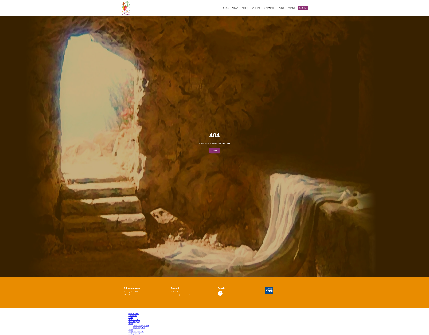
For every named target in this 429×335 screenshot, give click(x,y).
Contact (291, 8)
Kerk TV (302, 8)
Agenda (245, 8)
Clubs (130, 318)
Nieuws (235, 8)
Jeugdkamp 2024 (139, 328)
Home (226, 8)
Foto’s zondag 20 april (141, 326)
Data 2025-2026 (134, 320)
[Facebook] (220, 293)
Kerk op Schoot (134, 334)
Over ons (256, 8)
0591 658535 (175, 292)
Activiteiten (269, 8)
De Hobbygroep (134, 322)
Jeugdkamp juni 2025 (136, 332)
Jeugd (281, 8)
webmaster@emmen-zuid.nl (181, 295)
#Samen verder (133, 314)
